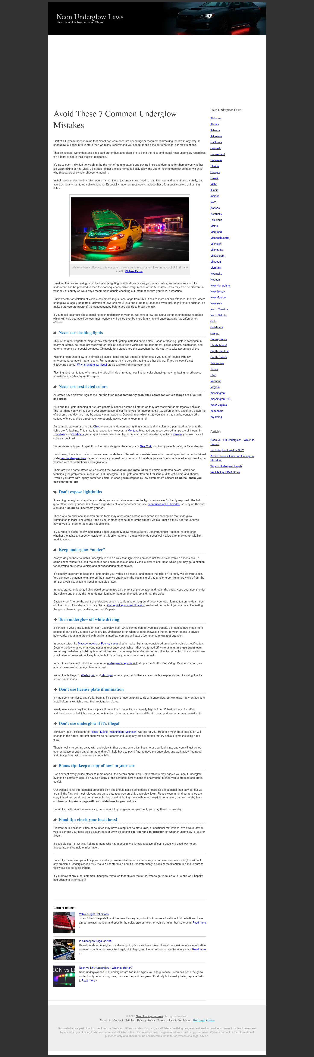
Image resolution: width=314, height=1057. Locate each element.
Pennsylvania (109, 643)
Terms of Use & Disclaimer (174, 1020)
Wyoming (216, 417)
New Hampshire (220, 285)
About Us (105, 1020)
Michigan (107, 675)
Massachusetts (87, 643)
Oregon (214, 333)
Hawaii (214, 178)
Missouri (215, 261)
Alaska (214, 124)
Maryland (216, 232)
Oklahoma (77, 434)
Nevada (215, 279)
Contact (118, 1020)
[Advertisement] (157, 67)
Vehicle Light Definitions (94, 914)
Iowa (213, 202)
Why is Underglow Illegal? (226, 466)
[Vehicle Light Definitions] (64, 923)
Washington (88, 675)
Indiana (214, 196)
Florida (214, 166)
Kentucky (216, 214)
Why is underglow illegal (92, 364)
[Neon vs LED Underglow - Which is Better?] (64, 977)
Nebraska (216, 273)
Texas (214, 369)
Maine (104, 732)
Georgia (215, 172)
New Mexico (218, 297)
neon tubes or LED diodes (164, 504)
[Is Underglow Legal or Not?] (64, 950)
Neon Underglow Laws (90, 16)
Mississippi (217, 255)
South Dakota (218, 357)
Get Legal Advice (203, 1020)
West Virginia (218, 405)
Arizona (215, 130)
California (216, 142)
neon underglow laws (73, 458)
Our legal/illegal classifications (126, 605)
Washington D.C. (220, 399)
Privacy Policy (146, 1020)
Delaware (216, 160)
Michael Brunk (133, 271)
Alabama (215, 118)
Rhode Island (218, 345)
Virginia (215, 387)
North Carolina (219, 309)
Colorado (215, 148)
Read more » (89, 980)
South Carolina (219, 351)
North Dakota (218, 315)
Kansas (177, 434)
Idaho (213, 184)
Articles (130, 1020)
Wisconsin (216, 411)
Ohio (96, 426)
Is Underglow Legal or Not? (95, 941)
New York (146, 446)
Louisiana (59, 434)
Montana (133, 430)
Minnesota (216, 250)
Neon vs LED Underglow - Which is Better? (105, 968)
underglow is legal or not (122, 663)
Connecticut (217, 154)
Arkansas (216, 136)
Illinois (94, 732)
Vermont (215, 381)
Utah (213, 375)
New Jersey (217, 291)
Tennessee (217, 363)
